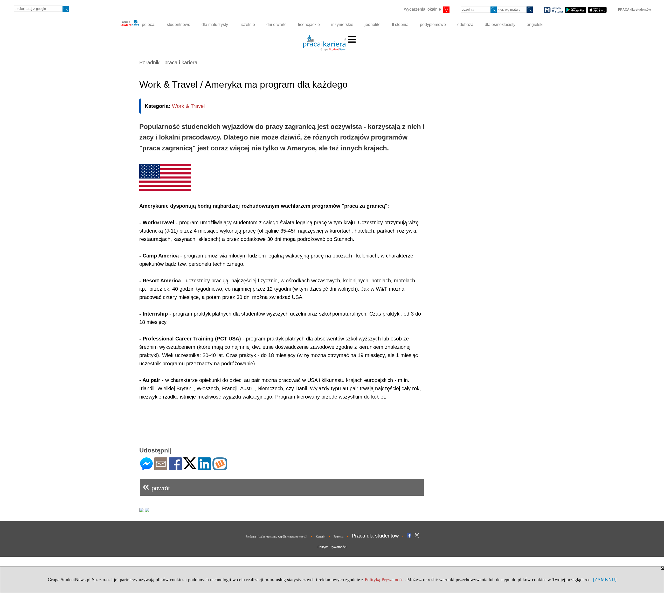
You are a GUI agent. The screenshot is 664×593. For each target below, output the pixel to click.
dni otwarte (276, 24)
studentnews (178, 24)
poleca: (148, 24)
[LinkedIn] (204, 468)
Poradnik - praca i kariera (168, 62)
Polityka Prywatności (332, 547)
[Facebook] (175, 468)
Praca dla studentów (375, 536)
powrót (156, 486)
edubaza (465, 24)
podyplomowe (433, 24)
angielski (535, 24)
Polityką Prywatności (385, 579)
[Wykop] (219, 468)
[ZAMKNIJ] (605, 579)
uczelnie (247, 24)
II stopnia (400, 24)
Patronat (338, 536)
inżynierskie (342, 24)
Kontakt (320, 536)
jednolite (373, 24)
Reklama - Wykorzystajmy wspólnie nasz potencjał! (276, 536)
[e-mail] (160, 468)
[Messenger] (146, 468)
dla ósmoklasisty (500, 24)
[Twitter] (189, 466)
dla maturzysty (215, 24)
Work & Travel (188, 106)
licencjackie (309, 24)
